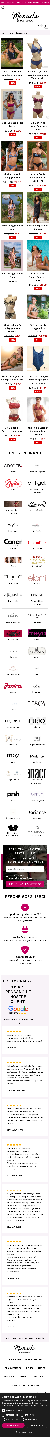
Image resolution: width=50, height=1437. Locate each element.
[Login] (46, 26)
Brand (11, 33)
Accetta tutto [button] (13, 1425)
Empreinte (13, 601)
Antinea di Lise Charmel (13, 512)
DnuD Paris (13, 583)
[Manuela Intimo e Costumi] (25, 21)
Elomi (37, 583)
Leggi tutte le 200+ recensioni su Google (25, 1338)
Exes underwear (13, 622)
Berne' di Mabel (37, 510)
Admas (13, 472)
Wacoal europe (13, 835)
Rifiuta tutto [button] (37, 1425)
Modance (37, 762)
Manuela (13, 744)
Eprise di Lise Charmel (37, 602)
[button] (25, 1432)
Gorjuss (36, 657)
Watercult (37, 835)
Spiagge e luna (21, 33)
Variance (37, 818)
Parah (13, 800)
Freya (36, 639)
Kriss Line (37, 692)
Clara (13, 566)
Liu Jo (37, 727)
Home (3, 33)
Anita (13, 489)
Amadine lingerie (37, 472)
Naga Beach (13, 779)
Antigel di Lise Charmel (36, 491)
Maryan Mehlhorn (37, 744)
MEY (13, 762)
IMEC (36, 674)
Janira (13, 692)
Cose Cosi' (37, 566)
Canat (13, 548)
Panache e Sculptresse (36, 781)
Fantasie (37, 622)
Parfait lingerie (37, 800)
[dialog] (25, 1415)
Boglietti (37, 531)
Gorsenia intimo (13, 674)
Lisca (36, 709)
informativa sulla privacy (20, 878)
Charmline (37, 548)
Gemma (13, 657)
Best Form (13, 531)
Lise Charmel (13, 727)
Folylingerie (13, 639)
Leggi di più (44, 1405)
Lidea (13, 709)
